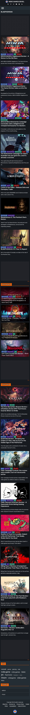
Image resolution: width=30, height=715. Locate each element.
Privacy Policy (20, 704)
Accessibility (13, 706)
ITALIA (3, 694)
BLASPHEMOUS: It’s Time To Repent (14, 249)
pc (2, 674)
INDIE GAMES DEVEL (16, 2)
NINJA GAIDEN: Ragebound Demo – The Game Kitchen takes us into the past (14, 88)
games (9, 669)
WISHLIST (20, 84)
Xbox (2, 680)
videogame (12, 678)
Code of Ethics (22, 706)
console (3, 669)
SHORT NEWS (4, 119)
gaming (14, 669)
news (23, 672)
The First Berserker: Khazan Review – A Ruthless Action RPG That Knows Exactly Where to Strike (14, 409)
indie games (16, 672)
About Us (5, 704)
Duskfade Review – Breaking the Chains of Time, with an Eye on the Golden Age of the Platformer (13, 440)
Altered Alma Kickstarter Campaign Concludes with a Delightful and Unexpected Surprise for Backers (14, 124)
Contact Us (12, 704)
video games (21, 678)
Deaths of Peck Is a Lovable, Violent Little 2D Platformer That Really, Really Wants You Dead (14, 536)
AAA (2, 468)
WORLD (4, 690)
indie (19, 669)
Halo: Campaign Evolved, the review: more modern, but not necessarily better (14, 472)
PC (14, 54)
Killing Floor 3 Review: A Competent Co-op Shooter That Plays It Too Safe (14, 567)
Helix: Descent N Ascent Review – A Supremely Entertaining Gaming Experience (14, 504)
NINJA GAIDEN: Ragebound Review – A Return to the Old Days (15, 57)
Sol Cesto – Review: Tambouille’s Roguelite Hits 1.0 (12, 629)
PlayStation (8, 675)
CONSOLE (3, 54)
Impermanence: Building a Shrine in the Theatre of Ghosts (14, 337)
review (21, 675)
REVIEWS (19, 54)
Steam (4, 678)
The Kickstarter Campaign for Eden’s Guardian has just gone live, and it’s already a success (14, 155)
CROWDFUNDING (10, 118)
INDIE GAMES (9, 54)
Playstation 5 (16, 675)
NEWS (10, 84)
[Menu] (2, 8)
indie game (5, 672)
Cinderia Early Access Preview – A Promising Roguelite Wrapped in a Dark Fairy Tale (14, 300)
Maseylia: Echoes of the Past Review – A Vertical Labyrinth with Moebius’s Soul (15, 598)
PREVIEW (14, 84)
